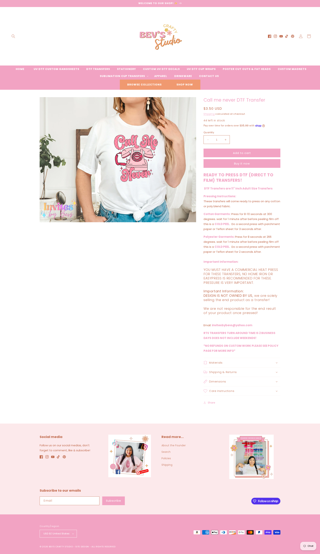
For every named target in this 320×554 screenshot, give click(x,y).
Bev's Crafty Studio (61, 546)
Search (166, 452)
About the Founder (173, 445)
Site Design (82, 546)
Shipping (209, 113)
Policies (166, 458)
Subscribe (113, 501)
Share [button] (211, 402)
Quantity (209, 132)
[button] (13, 36)
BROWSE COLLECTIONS (144, 84)
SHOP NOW (184, 84)
